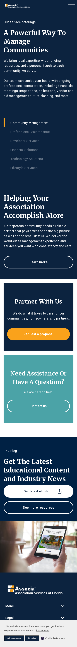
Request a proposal (38, 334)
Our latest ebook (36, 491)
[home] (16, 6)
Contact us (38, 406)
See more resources (38, 507)
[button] (52, 638)
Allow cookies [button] (14, 638)
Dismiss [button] (32, 638)
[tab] (38, 122)
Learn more (42, 630)
